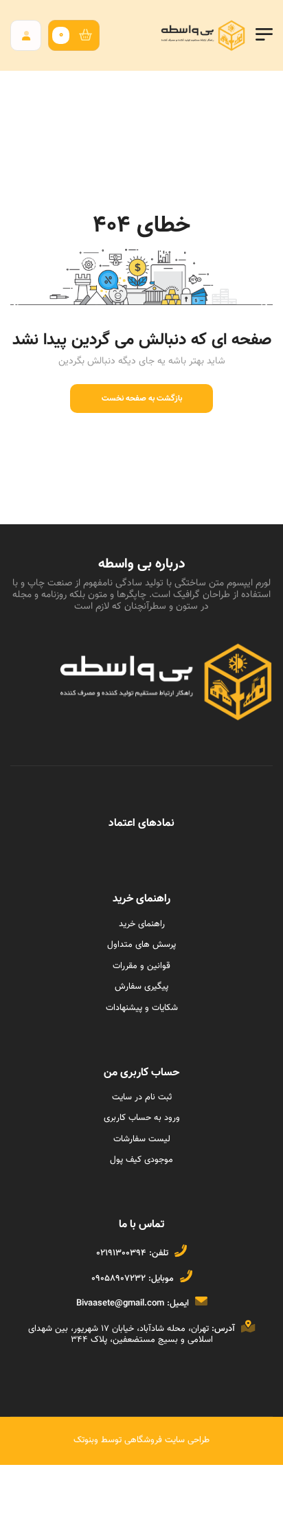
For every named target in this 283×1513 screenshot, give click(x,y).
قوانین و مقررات (141, 966)
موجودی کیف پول (141, 1160)
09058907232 (118, 1279)
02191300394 (121, 1253)
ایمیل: (178, 1303)
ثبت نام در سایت (142, 1097)
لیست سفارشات (141, 1139)
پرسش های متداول (141, 945)
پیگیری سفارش (141, 987)
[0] (89, 35)
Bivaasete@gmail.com (120, 1303)
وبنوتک (85, 1440)
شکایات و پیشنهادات (142, 1008)
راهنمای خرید (142, 924)
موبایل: (161, 1279)
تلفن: (158, 1253)
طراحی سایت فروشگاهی (166, 1440)
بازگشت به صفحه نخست (142, 398)
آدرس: (223, 1329)
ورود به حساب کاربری (142, 1118)
